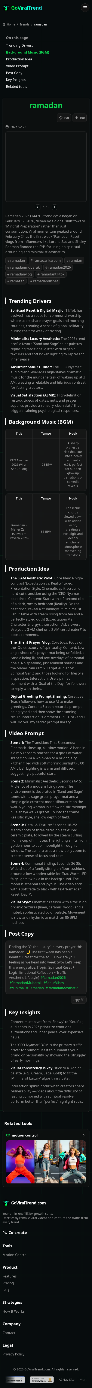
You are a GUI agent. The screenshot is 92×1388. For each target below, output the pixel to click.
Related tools (16, 86)
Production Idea (19, 59)
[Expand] (85, 7)
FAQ (6, 1290)
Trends (25, 24)
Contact (9, 1332)
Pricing (8, 1283)
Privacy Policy (13, 1354)
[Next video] (54, 207)
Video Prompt (17, 66)
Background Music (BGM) (27, 52)
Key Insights (16, 79)
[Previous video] (37, 207)
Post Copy (14, 72)
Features (10, 1276)
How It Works (14, 1311)
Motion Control (15, 1254)
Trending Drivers (19, 45)
